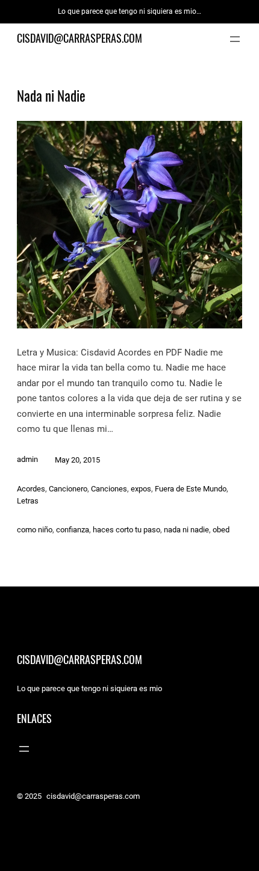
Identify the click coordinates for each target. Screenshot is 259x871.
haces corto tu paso (126, 529)
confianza (72, 529)
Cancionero (68, 488)
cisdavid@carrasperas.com (79, 38)
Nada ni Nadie (51, 96)
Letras (28, 500)
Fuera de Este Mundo (190, 488)
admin (27, 459)
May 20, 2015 (77, 459)
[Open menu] (235, 39)
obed (221, 529)
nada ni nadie (186, 529)
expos (141, 488)
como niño (34, 529)
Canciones (109, 488)
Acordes (31, 488)
